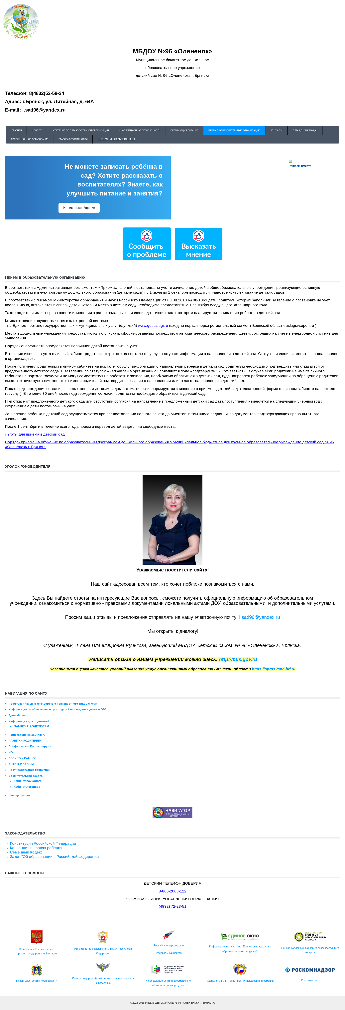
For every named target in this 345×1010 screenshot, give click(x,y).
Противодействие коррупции (30, 769)
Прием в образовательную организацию (234, 130)
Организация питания (184, 130)
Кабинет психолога (28, 781)
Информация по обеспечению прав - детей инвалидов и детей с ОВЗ (58, 709)
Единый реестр (19, 715)
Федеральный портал (169, 952)
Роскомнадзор (310, 980)
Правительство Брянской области (36, 980)
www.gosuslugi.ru (153, 325)
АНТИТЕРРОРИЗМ (21, 764)
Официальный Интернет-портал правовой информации (240, 980)
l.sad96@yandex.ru (259, 617)
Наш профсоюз (19, 795)
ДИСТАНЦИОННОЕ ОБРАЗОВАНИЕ (29, 139)
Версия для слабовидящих (116, 139)
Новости (37, 130)
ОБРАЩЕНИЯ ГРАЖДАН (305, 130)
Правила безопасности (73, 139)
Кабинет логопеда (27, 786)
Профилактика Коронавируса (30, 746)
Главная (17, 130)
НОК (12, 752)
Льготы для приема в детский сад (35, 434)
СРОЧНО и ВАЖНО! (22, 758)
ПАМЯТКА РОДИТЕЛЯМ (31, 726)
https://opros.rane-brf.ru (273, 669)
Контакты (277, 130)
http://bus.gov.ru (238, 659)
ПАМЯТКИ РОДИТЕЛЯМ (25, 740)
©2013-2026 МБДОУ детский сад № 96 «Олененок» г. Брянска (172, 1002)
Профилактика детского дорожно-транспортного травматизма (53, 703)
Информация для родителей (29, 721)
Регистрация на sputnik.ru (27, 734)
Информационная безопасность (139, 130)
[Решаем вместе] (147, 243)
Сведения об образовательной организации (81, 130)
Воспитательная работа (26, 775)
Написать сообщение (79, 207)
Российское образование (169, 945)
